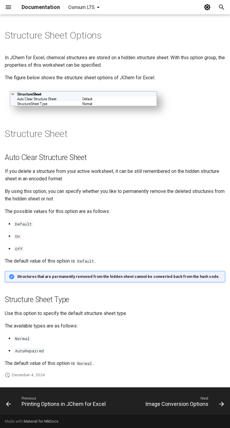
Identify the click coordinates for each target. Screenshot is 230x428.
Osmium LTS (81, 7)
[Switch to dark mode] (207, 7)
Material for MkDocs (41, 421)
